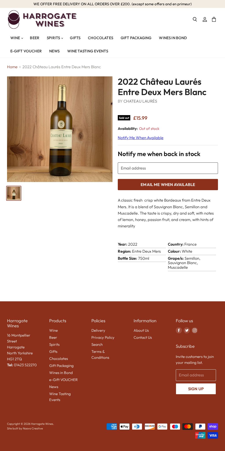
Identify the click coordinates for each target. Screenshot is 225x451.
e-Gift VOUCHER (26, 51)
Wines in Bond (173, 37)
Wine (15, 37)
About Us (141, 330)
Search (97, 344)
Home (12, 67)
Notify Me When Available (140, 137)
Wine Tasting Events (87, 51)
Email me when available (168, 184)
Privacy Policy (102, 337)
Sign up (196, 388)
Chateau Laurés (140, 101)
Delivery (98, 330)
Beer (34, 37)
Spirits (54, 37)
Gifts (75, 37)
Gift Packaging (136, 37)
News (54, 51)
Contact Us (143, 337)
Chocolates (100, 37)
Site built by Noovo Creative (25, 428)
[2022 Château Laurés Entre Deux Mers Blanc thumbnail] (14, 193)
